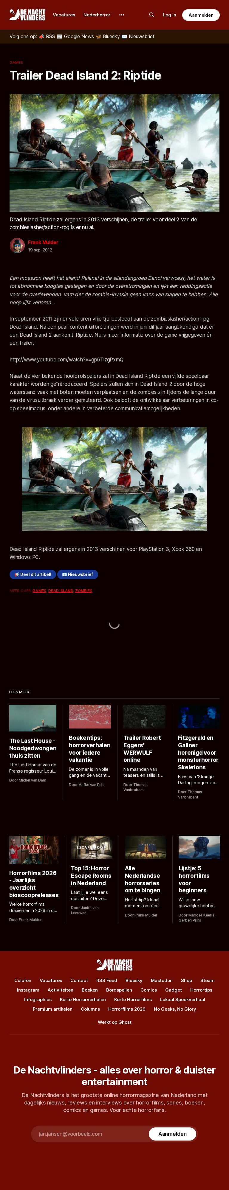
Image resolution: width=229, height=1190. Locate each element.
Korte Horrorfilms (133, 999)
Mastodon (162, 980)
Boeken (90, 990)
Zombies (83, 590)
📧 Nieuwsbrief (77, 574)
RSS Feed (106, 980)
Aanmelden (200, 15)
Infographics (38, 999)
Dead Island (60, 590)
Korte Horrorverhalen (83, 999)
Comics (148, 990)
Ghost (124, 1022)
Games (16, 62)
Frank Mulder (43, 242)
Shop (186, 980)
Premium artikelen (52, 1009)
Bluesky (134, 980)
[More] (121, 15)
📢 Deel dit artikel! (32, 574)
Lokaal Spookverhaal (182, 999)
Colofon (22, 980)
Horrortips (201, 990)
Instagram (28, 990)
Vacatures (64, 15)
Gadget (173, 990)
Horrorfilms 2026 (127, 1009)
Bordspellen (119, 990)
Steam (207, 980)
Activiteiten (60, 990)
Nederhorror (96, 15)
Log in (169, 15)
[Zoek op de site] (152, 15)
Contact (79, 980)
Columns (90, 1009)
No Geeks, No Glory (175, 1009)
